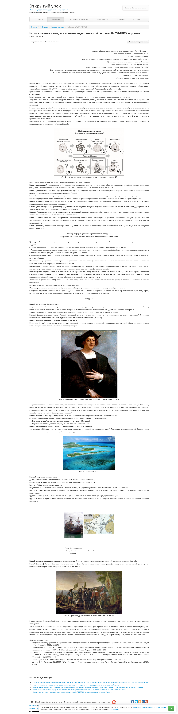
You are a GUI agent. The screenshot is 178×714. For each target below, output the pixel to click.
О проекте (33, 705)
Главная (40, 19)
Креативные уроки (57, 27)
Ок (171, 708)
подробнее (114, 709)
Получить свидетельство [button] (138, 42)
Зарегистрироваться (139, 8)
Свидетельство (102, 19)
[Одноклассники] (139, 701)
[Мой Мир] (143, 701)
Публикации (55, 19)
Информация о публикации (78, 19)
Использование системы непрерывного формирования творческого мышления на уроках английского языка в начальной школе (79, 690)
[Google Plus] (146, 701)
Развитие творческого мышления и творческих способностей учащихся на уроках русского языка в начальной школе (75, 685)
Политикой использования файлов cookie (149, 707)
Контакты (136, 19)
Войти (127, 8)
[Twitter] (136, 701)
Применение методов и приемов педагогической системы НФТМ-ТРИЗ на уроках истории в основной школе (72, 692)
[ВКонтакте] (132, 701)
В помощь (120, 19)
